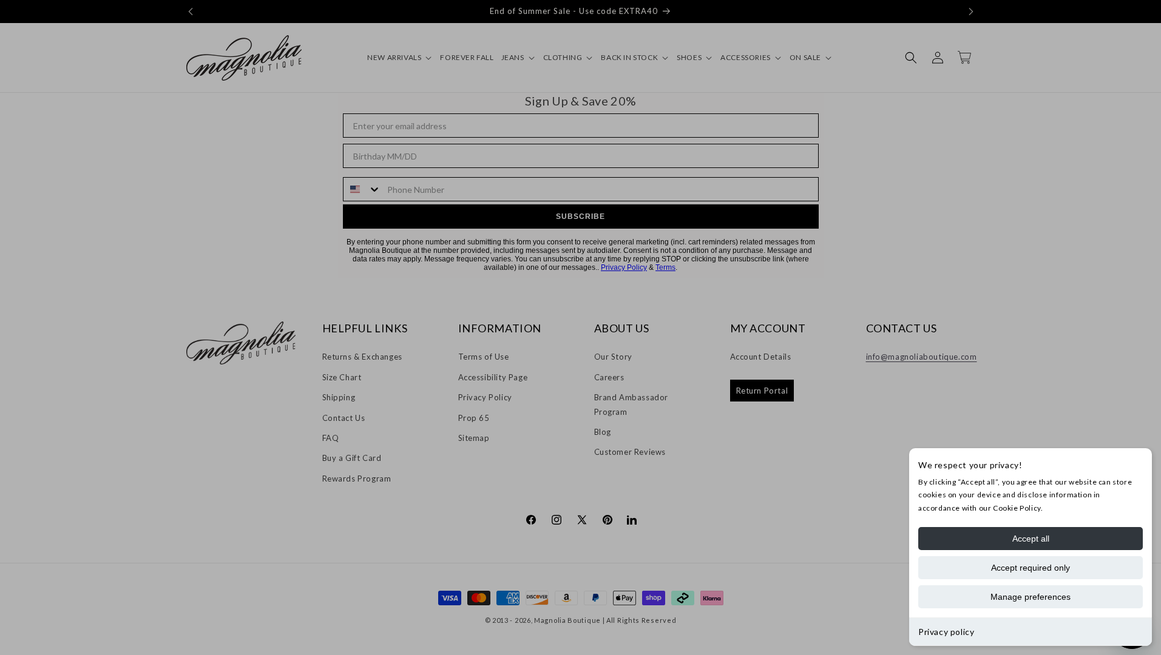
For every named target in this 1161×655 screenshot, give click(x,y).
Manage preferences (1030, 597)
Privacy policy (946, 631)
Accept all (1030, 538)
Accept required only (1030, 568)
